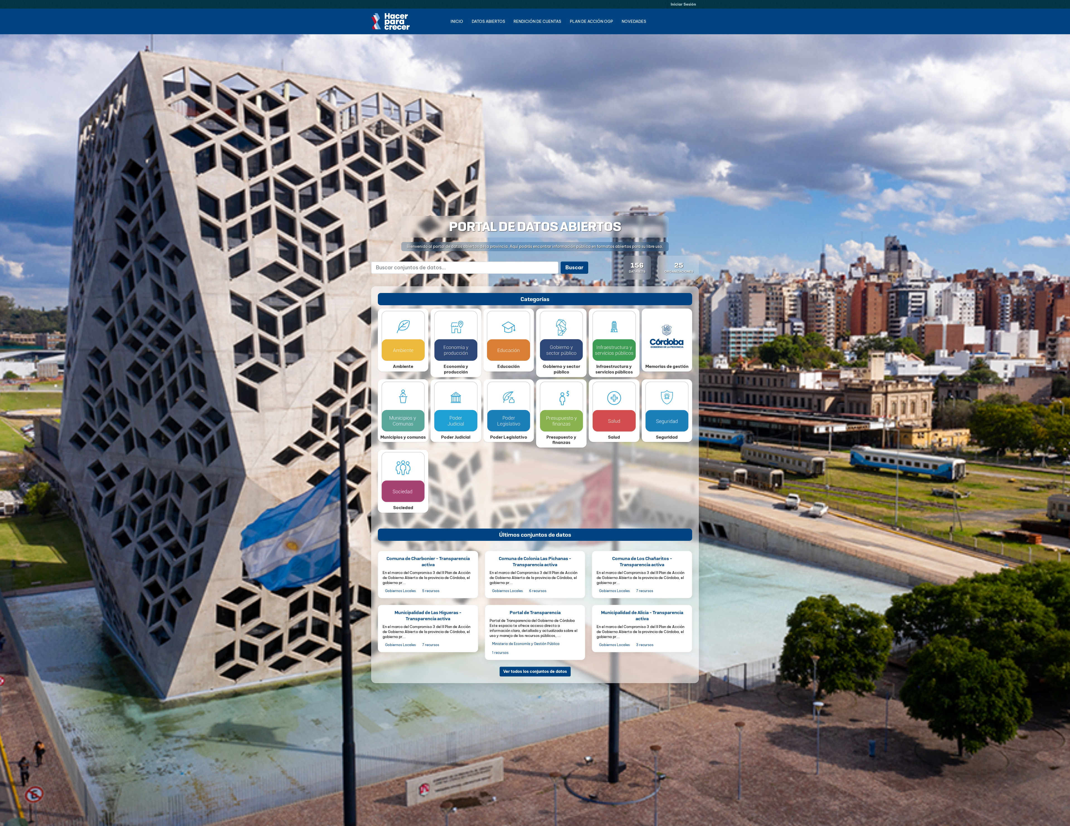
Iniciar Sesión (683, 4)
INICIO (457, 21)
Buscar (574, 267)
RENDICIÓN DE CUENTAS (537, 21)
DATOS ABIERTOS (488, 21)
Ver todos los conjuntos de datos (535, 671)
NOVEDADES (634, 21)
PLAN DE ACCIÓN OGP (591, 21)
